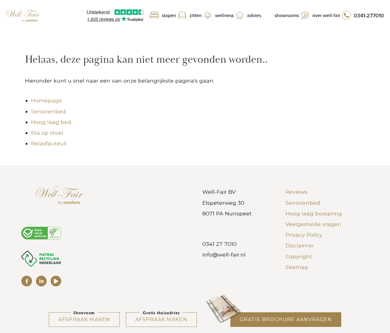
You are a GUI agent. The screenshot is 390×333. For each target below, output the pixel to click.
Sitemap (296, 267)
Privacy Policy (303, 235)
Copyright (298, 256)
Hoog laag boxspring (313, 213)
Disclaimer (299, 245)
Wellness (224, 15)
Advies (254, 15)
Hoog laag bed (51, 122)
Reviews (296, 192)
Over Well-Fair (326, 15)
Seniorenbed (48, 111)
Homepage (46, 100)
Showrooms (287, 15)
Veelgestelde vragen (313, 224)
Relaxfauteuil (48, 143)
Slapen (169, 15)
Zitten (196, 15)
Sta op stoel (47, 132)
